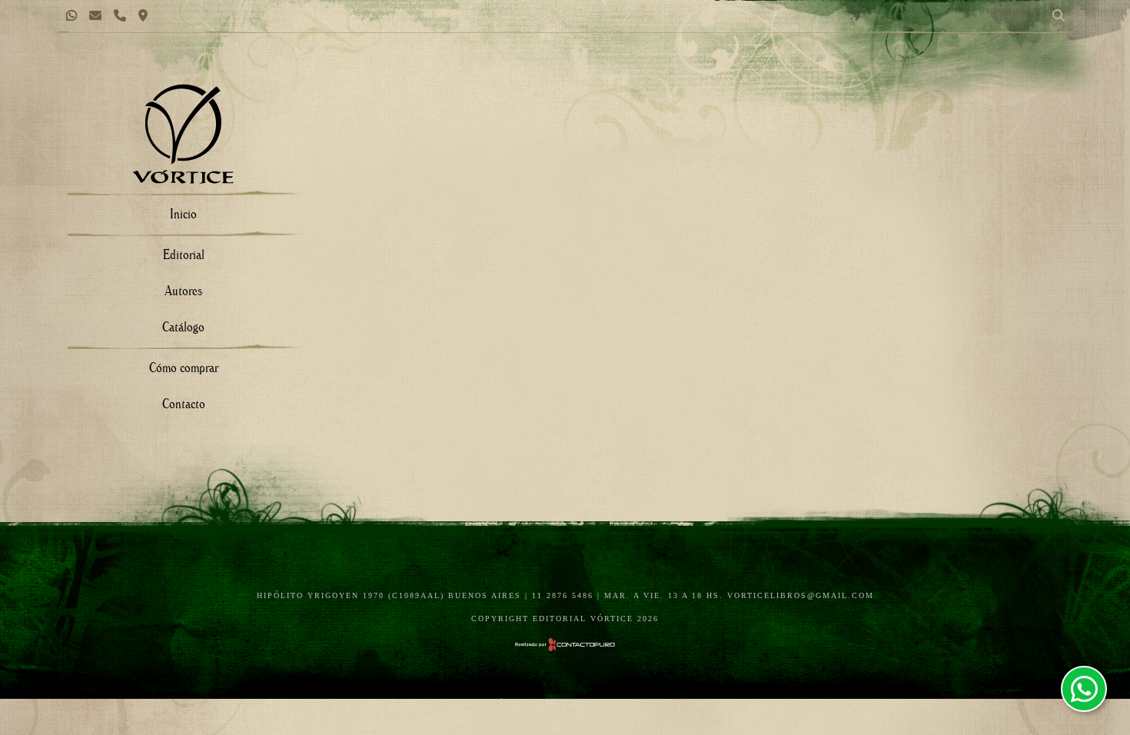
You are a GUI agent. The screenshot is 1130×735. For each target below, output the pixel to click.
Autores (183, 290)
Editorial (183, 254)
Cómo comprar (183, 367)
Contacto (183, 403)
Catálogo (183, 326)
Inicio (183, 213)
